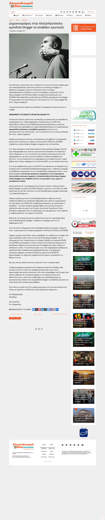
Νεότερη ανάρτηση (16, 314)
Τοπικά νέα (39, 15)
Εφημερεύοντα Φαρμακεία (44, 448)
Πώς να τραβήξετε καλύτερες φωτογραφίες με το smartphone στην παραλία (82, 378)
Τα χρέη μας (79, 364)
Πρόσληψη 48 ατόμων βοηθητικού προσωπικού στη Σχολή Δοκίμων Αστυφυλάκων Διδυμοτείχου (84, 416)
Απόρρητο (51, 454)
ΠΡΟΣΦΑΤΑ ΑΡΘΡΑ (80, 197)
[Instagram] (67, 12)
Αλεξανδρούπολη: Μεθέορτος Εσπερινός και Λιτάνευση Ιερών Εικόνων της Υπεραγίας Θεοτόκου (83, 302)
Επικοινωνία (52, 457)
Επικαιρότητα (27, 15)
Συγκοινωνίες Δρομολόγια (51, 448)
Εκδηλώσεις (60, 15)
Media (17, 20)
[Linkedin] (70, 12)
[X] (64, 12)
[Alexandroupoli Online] (21, 8)
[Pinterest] (73, 12)
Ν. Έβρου (88, 15)
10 (76, 409)
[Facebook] (61, 12)
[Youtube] (76, 12)
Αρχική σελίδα (38, 314)
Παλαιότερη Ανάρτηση (59, 314)
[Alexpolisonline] (79, 12)
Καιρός (51, 444)
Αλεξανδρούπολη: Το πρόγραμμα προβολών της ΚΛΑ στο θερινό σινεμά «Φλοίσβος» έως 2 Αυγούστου (84, 340)
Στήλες (70, 15)
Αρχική (17, 15)
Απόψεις (49, 15)
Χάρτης (51, 451)
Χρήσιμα (78, 15)
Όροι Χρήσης (44, 457)
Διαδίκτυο (25, 20)
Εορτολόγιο (44, 451)
